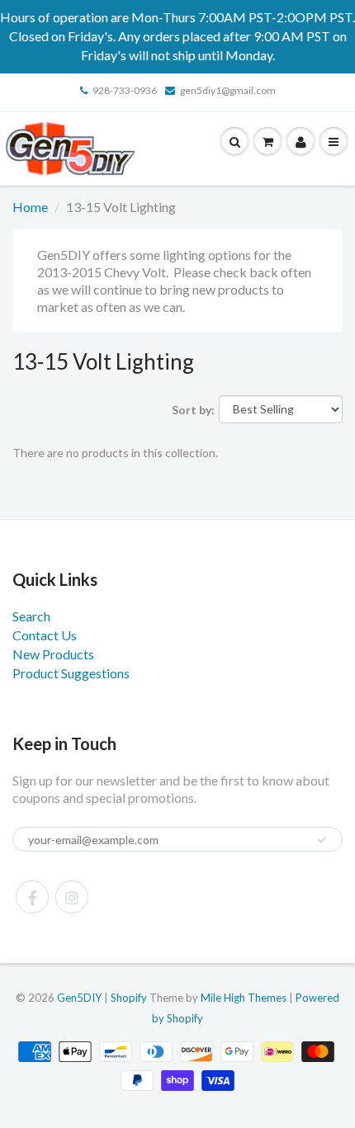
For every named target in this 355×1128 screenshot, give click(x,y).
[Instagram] (71, 896)
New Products (53, 654)
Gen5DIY (79, 997)
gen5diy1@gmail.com (228, 90)
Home (30, 207)
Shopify (129, 997)
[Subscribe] (322, 840)
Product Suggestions (71, 673)
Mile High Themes (243, 997)
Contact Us (44, 635)
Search (31, 616)
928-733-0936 (124, 90)
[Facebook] (32, 896)
